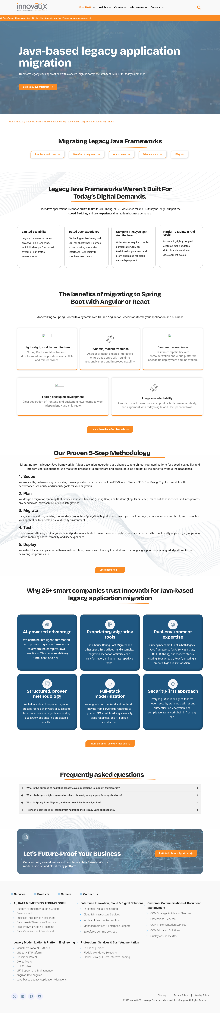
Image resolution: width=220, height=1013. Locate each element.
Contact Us (157, 7)
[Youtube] (39, 996)
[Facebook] (31, 996)
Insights (103, 7)
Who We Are (137, 7)
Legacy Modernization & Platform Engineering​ (41, 121)
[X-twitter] (14, 996)
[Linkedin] (23, 996)
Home (12, 121)
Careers (119, 7)
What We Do (85, 7)
